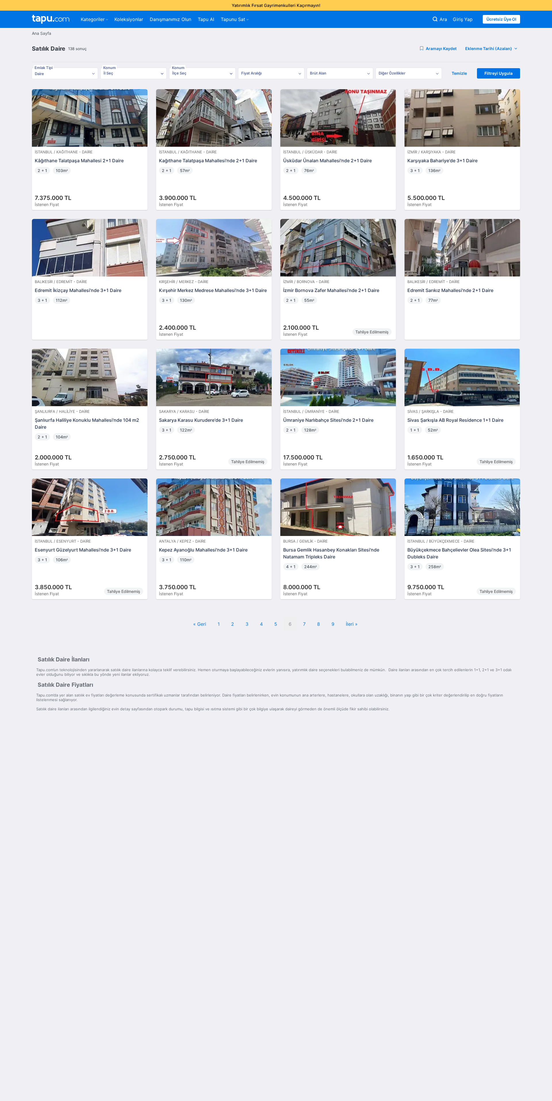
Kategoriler (93, 19)
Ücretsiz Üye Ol (501, 19)
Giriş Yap (463, 19)
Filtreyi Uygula (498, 73)
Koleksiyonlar (128, 19)
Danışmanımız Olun (170, 19)
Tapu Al (206, 19)
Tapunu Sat (233, 19)
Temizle (459, 73)
